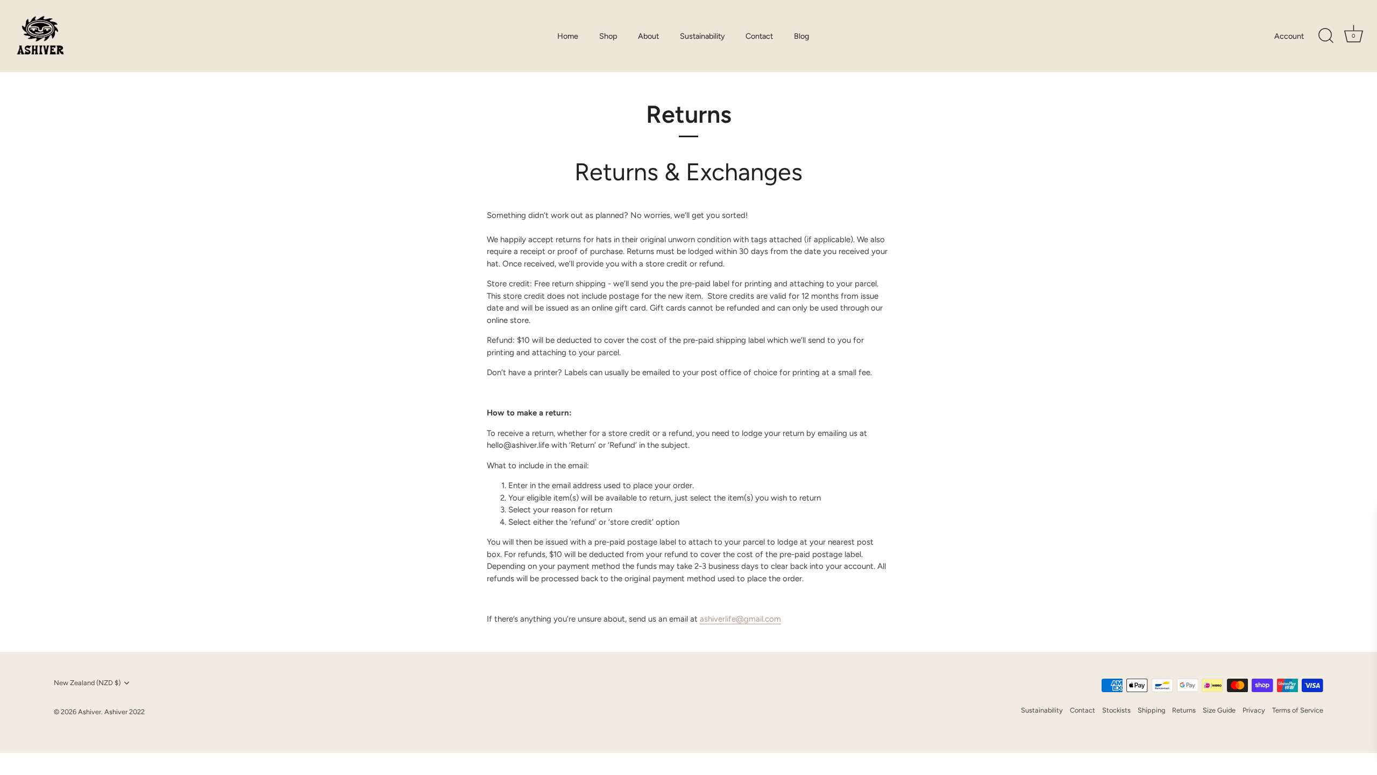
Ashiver (89, 712)
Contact (759, 36)
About (648, 36)
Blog (801, 36)
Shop (608, 36)
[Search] (1326, 36)
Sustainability (702, 36)
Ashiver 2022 (124, 712)
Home (567, 36)
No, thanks (1269, 740)
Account (1289, 36)
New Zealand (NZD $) (87, 683)
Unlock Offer (1269, 671)
